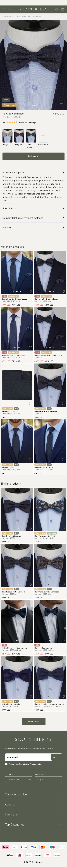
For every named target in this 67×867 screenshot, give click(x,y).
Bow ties (11, 16)
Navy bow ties (21, 16)
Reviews (7, 227)
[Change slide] (32, 105)
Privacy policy (36, 764)
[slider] (33, 2)
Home (4, 16)
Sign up (56, 757)
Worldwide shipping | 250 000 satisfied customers (33, 3)
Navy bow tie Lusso (34, 16)
